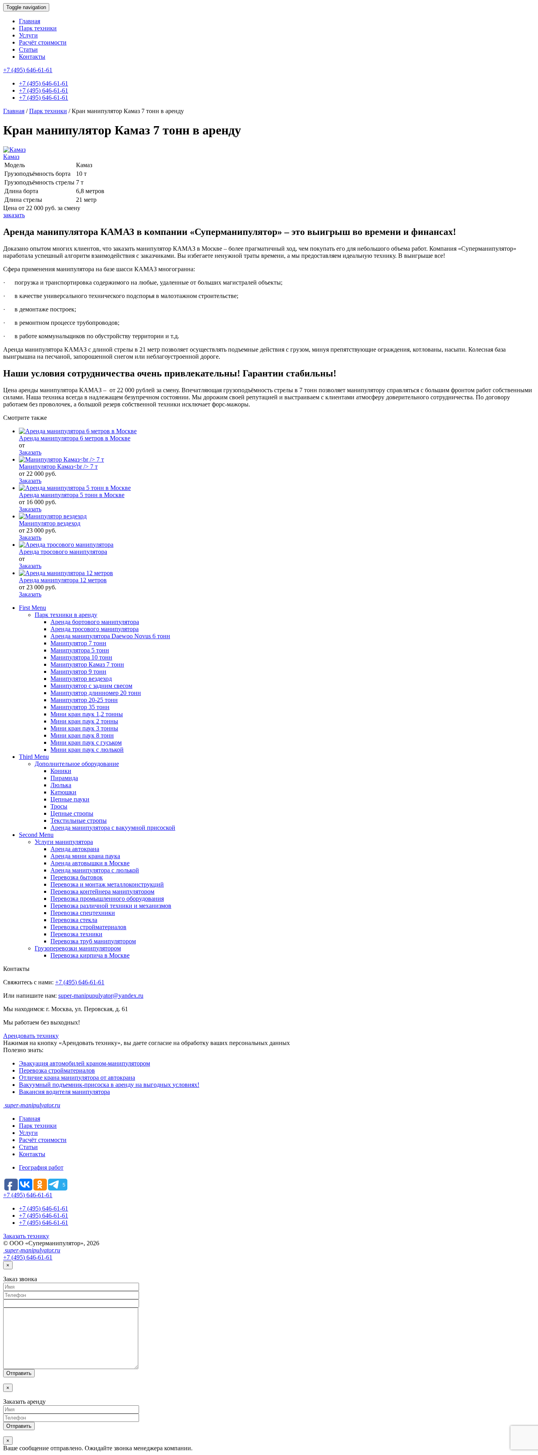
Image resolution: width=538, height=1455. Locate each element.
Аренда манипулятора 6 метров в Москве (74, 438)
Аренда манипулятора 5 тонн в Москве (71, 495)
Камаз (11, 156)
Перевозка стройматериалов (57, 1070)
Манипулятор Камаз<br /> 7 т (58, 466)
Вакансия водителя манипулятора (64, 1091)
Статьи (28, 49)
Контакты (32, 56)
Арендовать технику (31, 1035)
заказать (14, 215)
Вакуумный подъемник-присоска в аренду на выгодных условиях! (109, 1084)
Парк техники (38, 28)
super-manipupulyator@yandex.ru (100, 995)
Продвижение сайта (483, 1243)
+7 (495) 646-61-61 (27, 70)
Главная (29, 21)
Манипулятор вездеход (49, 523)
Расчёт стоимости (43, 42)
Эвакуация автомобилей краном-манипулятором (84, 1063)
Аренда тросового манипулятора (63, 551)
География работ (41, 1167)
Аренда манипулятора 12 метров (63, 580)
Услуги (28, 35)
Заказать (30, 452)
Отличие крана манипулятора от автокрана (77, 1077)
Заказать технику (26, 1236)
